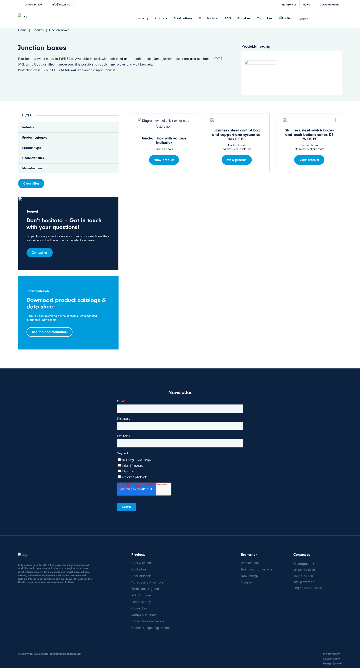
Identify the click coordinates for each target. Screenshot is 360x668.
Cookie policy (331, 658)
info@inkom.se (61, 4)
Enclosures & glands (145, 589)
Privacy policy (331, 653)
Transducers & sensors (147, 582)
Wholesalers (250, 563)
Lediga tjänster (332, 663)
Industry (142, 18)
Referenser (289, 4)
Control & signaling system (150, 628)
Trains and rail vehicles (257, 569)
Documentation (329, 4)
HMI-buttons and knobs (147, 621)
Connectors (139, 608)
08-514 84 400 (33, 4)
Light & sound (141, 563)
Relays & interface (144, 615)
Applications (183, 18)
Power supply (141, 602)
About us (243, 18)
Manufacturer (209, 18)
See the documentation (49, 332)
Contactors (138, 569)
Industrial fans (141, 595)
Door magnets (141, 576)
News (306, 4)
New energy (249, 576)
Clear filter (31, 183)
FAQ (228, 18)
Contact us (264, 18)
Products (161, 18)
